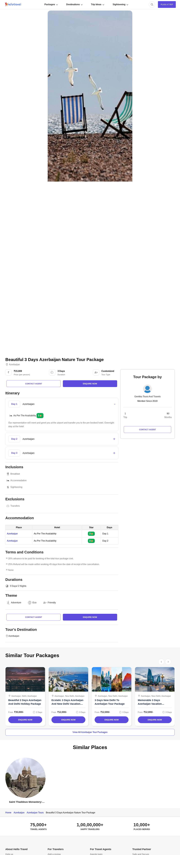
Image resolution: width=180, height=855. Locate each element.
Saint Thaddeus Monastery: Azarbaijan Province (25, 802)
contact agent (33, 384)
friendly (52, 602)
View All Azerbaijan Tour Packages (90, 732)
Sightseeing (119, 4)
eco (34, 602)
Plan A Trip (167, 4)
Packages (49, 4)
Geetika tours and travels (147, 396)
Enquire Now (25, 720)
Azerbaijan (14, 364)
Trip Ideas (96, 4)
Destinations (73, 4)
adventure (16, 602)
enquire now (90, 384)
